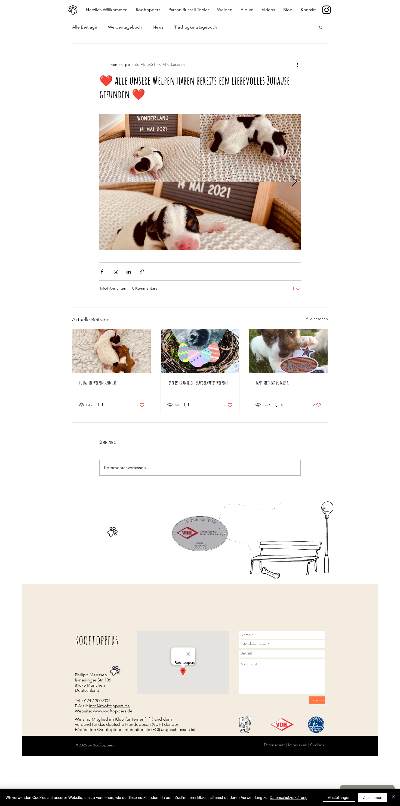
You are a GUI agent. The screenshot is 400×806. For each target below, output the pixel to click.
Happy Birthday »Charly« (272, 383)
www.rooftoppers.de (113, 711)
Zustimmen (372, 797)
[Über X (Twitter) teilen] (115, 271)
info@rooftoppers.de (109, 705)
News (158, 27)
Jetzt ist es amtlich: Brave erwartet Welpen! (197, 383)
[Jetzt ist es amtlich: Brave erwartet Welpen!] (200, 351)
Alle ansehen (317, 318)
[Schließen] (393, 797)
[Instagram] (326, 10)
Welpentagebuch (125, 27)
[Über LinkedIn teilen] (128, 271)
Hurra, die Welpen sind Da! (97, 383)
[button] (321, 27)
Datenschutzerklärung (288, 797)
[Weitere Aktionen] (297, 64)
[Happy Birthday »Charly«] (288, 351)
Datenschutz (274, 744)
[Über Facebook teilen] (101, 271)
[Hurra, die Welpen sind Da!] (111, 351)
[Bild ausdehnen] (200, 182)
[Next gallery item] (294, 181)
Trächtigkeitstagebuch (195, 27)
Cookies (316, 744)
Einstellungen (338, 797)
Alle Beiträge (84, 27)
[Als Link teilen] (141, 271)
